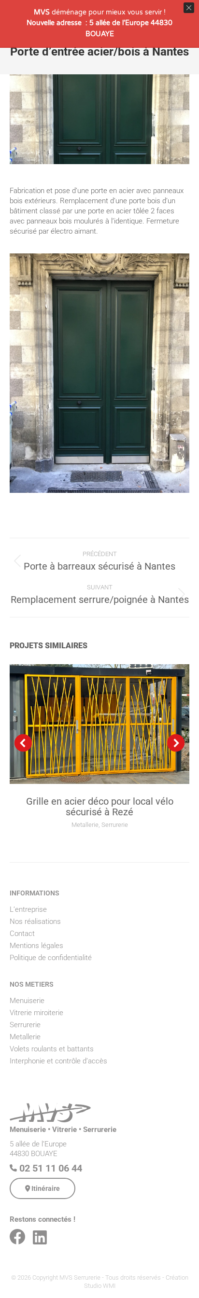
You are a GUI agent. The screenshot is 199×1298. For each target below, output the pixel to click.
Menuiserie (27, 1000)
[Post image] (99, 724)
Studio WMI (99, 1285)
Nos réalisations (35, 921)
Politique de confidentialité (51, 957)
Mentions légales (36, 945)
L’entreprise (28, 909)
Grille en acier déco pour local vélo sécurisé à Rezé (99, 807)
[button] (23, 743)
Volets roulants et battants (52, 1049)
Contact (22, 933)
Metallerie (85, 824)
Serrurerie (114, 824)
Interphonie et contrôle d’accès (58, 1061)
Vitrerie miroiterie (36, 1012)
